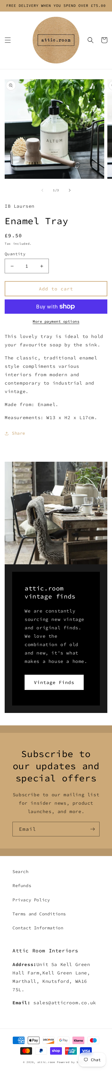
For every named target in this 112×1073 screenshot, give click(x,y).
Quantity (15, 254)
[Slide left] (42, 190)
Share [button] (18, 433)
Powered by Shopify (73, 1062)
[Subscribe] (92, 829)
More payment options (56, 321)
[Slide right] (70, 190)
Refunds (21, 885)
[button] (8, 40)
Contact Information (37, 928)
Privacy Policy (31, 900)
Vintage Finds (54, 682)
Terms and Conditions (39, 914)
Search (20, 871)
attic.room (46, 1062)
